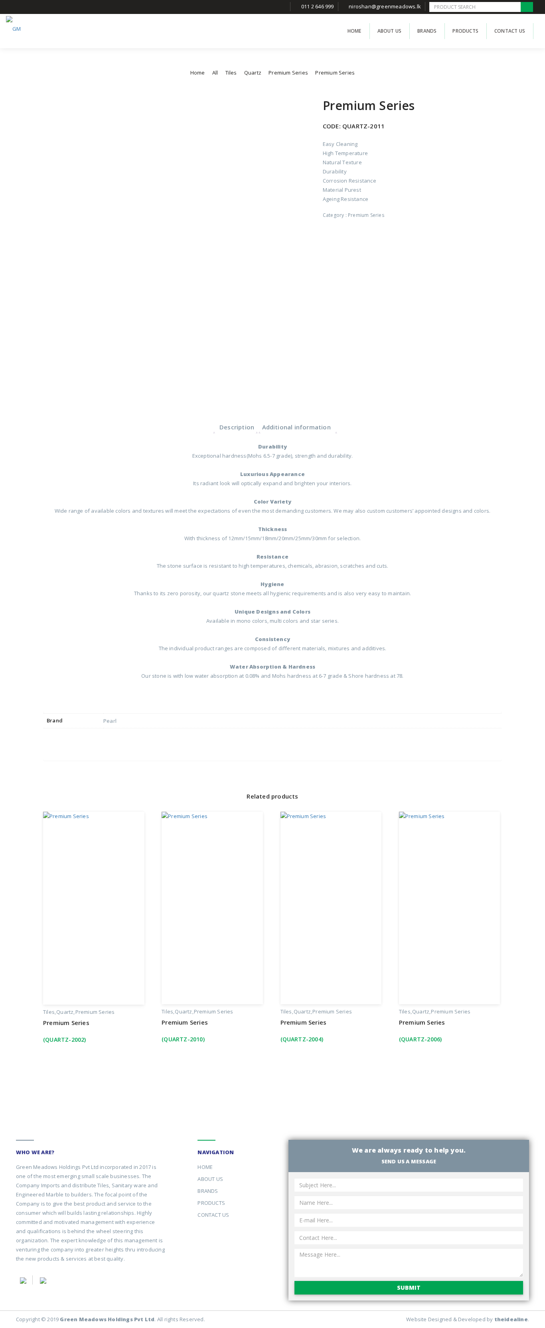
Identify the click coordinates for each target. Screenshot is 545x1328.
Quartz (252, 72)
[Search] (527, 7)
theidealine (511, 1319)
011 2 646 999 (317, 6)
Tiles (231, 72)
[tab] (236, 426)
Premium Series (288, 72)
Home (197, 72)
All (215, 72)
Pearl (110, 720)
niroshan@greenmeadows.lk (385, 6)
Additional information (296, 427)
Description (236, 427)
